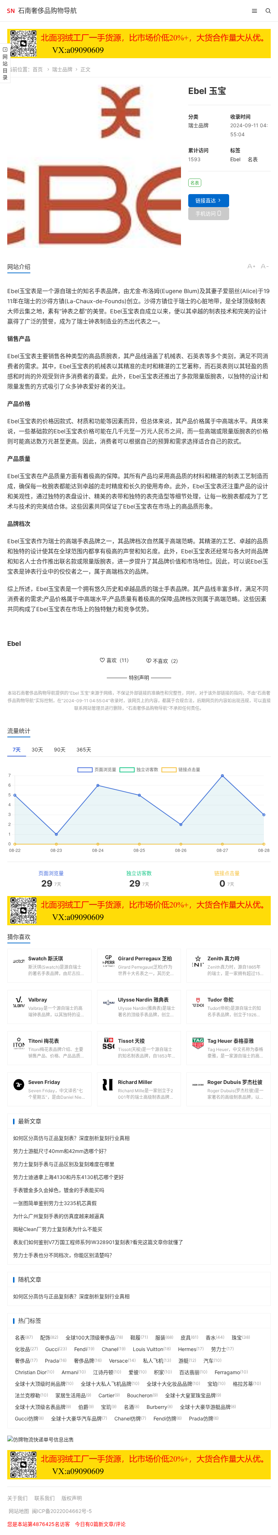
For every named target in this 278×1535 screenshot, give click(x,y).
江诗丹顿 (103, 1372)
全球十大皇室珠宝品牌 (190, 1395)
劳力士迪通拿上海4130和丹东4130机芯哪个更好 (68, 1177)
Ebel (235, 159)
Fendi (80, 1349)
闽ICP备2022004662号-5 (62, 1511)
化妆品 (22, 1349)
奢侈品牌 (84, 1361)
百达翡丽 (189, 1372)
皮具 (186, 1337)
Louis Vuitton (148, 1349)
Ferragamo (227, 1372)
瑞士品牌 (62, 69)
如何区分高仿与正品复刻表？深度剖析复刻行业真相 (71, 1138)
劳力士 (218, 1349)
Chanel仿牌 (127, 1418)
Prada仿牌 (201, 1418)
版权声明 (72, 1498)
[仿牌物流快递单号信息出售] (139, 1439)
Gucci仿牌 (26, 1418)
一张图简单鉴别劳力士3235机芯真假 (55, 1203)
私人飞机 (153, 1361)
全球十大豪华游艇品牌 (205, 1407)
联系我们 (44, 1498)
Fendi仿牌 (164, 1418)
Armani (70, 1372)
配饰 (45, 1337)
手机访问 (205, 213)
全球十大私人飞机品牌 (106, 1384)
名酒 (129, 1407)
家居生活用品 (70, 1395)
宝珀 (212, 1384)
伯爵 (83, 1407)
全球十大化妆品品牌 (169, 1384)
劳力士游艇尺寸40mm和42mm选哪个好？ (61, 1151)
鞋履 (135, 1337)
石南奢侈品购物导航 (47, 10)
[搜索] (268, 11)
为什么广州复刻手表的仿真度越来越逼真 (58, 1216)
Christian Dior (30, 1372)
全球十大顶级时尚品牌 (40, 1384)
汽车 (208, 1361)
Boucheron (139, 1395)
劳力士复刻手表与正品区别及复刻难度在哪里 (63, 1164)
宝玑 (106, 1407)
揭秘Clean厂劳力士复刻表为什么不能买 (57, 1229)
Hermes (187, 1349)
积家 (159, 1372)
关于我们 (17, 1498)
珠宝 (237, 1337)
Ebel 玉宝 (79, 693)
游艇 (183, 1361)
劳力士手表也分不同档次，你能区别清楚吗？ (63, 1255)
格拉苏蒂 (243, 1384)
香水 (211, 1337)
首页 (38, 69)
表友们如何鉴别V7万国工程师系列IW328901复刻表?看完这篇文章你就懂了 (98, 1242)
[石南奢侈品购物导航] (10, 10)
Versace (118, 1361)
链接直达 (205, 200)
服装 (160, 1337)
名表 (253, 159)
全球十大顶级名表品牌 (40, 1407)
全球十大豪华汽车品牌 (76, 1418)
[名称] (139, 43)
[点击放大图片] (94, 166)
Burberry (157, 1407)
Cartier (106, 1395)
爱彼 (134, 1372)
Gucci (52, 1349)
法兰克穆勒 (27, 1395)
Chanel (110, 1349)
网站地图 (19, 1511)
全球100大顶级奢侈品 (90, 1337)
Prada (52, 1361)
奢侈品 (22, 1361)
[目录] (254, 11)
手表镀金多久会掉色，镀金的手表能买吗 (58, 1190)
